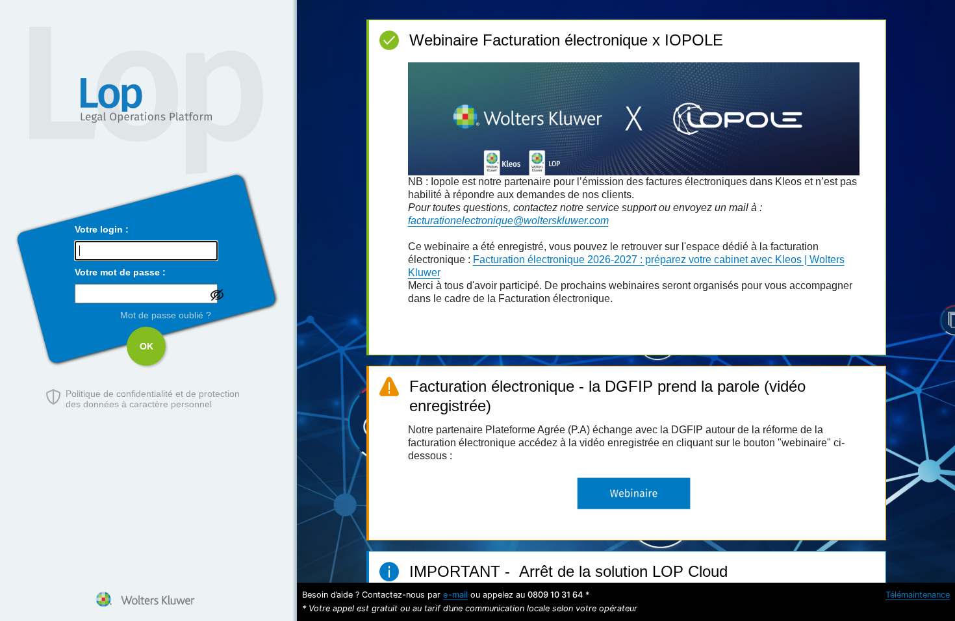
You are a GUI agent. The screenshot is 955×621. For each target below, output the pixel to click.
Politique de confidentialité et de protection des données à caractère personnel (153, 398)
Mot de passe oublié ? (165, 315)
